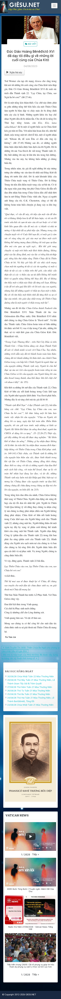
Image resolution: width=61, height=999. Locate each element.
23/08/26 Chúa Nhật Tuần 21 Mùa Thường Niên (30, 705)
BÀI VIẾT (32, 44)
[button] (36, 854)
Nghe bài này (16, 72)
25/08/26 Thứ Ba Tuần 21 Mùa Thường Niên (28, 694)
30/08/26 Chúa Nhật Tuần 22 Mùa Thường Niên (30, 676)
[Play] (30, 836)
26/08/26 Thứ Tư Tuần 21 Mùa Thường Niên (28, 690)
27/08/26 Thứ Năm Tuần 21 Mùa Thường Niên (29, 687)
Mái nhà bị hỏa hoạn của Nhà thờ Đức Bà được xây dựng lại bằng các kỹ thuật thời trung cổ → (29, 656)
